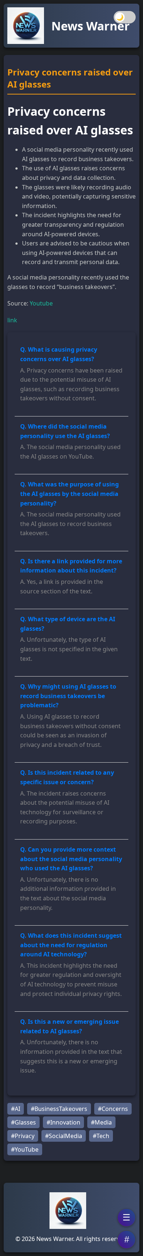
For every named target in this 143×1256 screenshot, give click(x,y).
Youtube (41, 303)
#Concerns (113, 1109)
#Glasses (23, 1122)
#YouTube (24, 1149)
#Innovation (63, 1122)
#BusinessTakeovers (59, 1109)
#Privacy (22, 1136)
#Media (101, 1122)
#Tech (101, 1136)
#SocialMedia (63, 1136)
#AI (15, 1109)
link (12, 320)
